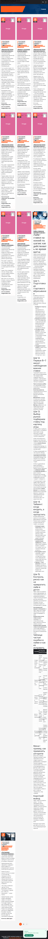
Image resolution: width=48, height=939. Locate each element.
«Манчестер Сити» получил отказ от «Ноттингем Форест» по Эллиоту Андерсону (39, 145)
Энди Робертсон (4, 850)
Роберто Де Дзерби (5, 848)
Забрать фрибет (29, 935)
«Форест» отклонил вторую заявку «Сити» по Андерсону (23, 50)
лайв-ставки (37, 223)
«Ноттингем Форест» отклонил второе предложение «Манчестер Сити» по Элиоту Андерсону (7, 244)
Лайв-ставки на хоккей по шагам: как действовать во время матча (39, 231)
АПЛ (3, 45)
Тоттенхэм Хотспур (5, 849)
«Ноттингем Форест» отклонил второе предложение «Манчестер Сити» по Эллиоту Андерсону (23, 244)
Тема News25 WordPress (15, 937)
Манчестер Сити (7, 45)
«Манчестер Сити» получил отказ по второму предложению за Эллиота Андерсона (7, 50)
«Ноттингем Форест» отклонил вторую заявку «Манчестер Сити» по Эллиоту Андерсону (23, 145)
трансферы (11, 46)
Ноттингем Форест (5, 46)
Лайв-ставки (38, 222)
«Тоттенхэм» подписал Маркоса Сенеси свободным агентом (7, 853)
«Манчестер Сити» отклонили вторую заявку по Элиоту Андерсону (7, 145)
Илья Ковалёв (5, 41)
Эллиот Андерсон (5, 47)
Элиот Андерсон (4, 142)
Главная (43, 9)
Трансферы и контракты (5, 43)
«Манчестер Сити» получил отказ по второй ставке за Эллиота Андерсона (39, 50)
